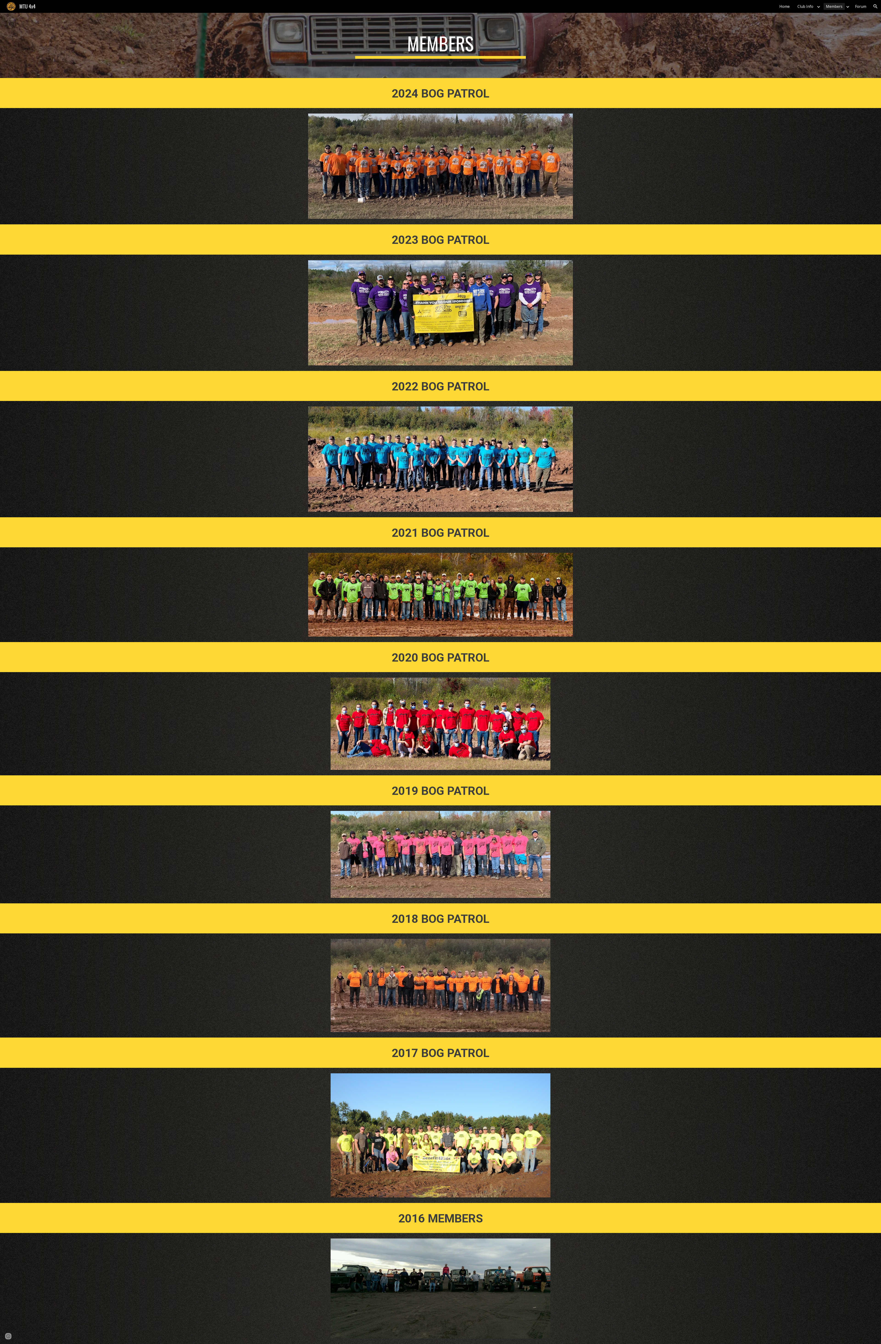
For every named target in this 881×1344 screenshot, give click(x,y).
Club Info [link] (805, 6)
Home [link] (784, 6)
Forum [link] (860, 6)
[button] (875, 6)
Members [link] (834, 6)
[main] (440, 45)
